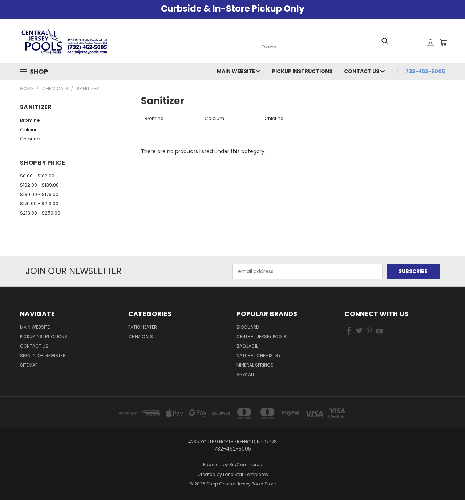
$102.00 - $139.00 (39, 184)
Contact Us (362, 71)
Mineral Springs (255, 365)
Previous (446, 477)
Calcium (30, 129)
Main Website (236, 71)
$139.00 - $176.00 (39, 194)
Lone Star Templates (245, 474)
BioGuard (247, 327)
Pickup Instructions (302, 71)
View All (245, 374)
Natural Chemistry (258, 355)
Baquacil (247, 346)
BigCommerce (245, 464)
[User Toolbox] (430, 42)
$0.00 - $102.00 (37, 175)
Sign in (28, 355)
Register (55, 355)
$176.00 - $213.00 (39, 203)
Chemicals (140, 336)
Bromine (30, 120)
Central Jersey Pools (261, 336)
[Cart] (443, 42)
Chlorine (30, 138)
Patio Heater (142, 327)
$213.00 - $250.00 (40, 212)
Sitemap (28, 365)
